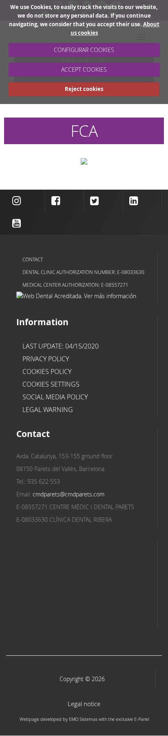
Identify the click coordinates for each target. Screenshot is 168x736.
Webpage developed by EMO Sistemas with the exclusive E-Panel (84, 719)
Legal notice (84, 704)
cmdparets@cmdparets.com (68, 494)
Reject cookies (84, 89)
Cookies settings (51, 384)
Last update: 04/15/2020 (60, 346)
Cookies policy (46, 371)
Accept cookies (84, 69)
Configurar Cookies (84, 50)
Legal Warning (47, 409)
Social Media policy (55, 396)
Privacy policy (45, 358)
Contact (32, 259)
